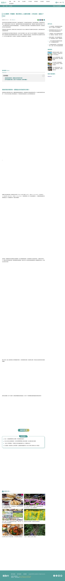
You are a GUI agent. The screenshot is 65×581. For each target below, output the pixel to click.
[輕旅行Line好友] (61, 576)
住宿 (19, 1)
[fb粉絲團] (54, 576)
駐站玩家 (48, 1)
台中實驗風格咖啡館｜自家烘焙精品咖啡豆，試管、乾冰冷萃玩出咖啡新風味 (56, 45)
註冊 (60, 2)
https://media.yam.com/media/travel (25, 576)
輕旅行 (3, 2)
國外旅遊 (36, 1)
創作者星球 (11, 3)
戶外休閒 (30, 1)
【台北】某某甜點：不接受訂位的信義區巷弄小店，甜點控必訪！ (17, 443)
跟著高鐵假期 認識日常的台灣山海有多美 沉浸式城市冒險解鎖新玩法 (55, 31)
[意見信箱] (59, 576)
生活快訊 (42, 1)
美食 (14, 1)
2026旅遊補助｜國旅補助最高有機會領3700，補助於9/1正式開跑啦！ (55, 27)
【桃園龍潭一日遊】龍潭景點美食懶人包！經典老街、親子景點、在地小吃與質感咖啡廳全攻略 (56, 34)
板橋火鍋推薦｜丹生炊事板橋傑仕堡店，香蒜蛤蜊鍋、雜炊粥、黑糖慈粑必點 (56, 38)
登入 (58, 2)
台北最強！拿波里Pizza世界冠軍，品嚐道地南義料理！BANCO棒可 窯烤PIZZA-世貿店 (21, 445)
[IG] (56, 576)
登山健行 (24, 1)
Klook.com (4, 72)
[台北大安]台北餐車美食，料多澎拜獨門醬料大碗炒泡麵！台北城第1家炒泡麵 (20, 441)
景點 (10, 1)
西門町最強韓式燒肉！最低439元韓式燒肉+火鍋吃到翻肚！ (16, 79)
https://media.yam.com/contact (25, 577)
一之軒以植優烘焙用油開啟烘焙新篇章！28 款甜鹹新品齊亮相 (55, 42)
